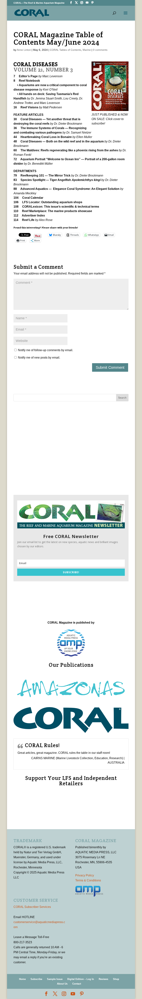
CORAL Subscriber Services (32, 906)
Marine (87, 49)
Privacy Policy (84, 875)
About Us (62, 983)
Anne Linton (24, 49)
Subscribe (36, 979)
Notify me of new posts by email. (39, 357)
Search (122, 397)
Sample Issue (54, 979)
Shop (116, 979)
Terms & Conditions (88, 880)
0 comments (100, 49)
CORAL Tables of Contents (65, 49)
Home (22, 979)
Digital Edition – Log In (80, 979)
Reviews (103, 979)
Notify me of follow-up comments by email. (45, 350)
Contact (76, 983)
